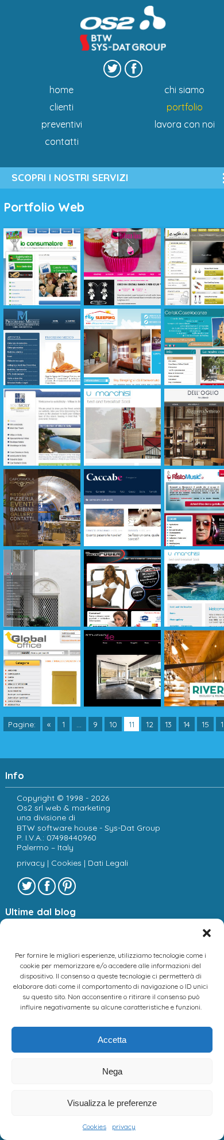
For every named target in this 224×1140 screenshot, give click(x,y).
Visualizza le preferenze (112, 1103)
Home (61, 89)
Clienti (61, 107)
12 (149, 724)
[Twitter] (112, 69)
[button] (207, 933)
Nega (112, 1071)
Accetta (112, 1040)
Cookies (94, 1126)
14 (186, 724)
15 (205, 724)
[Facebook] (133, 69)
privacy (124, 1126)
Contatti (62, 141)
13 (168, 724)
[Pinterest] (67, 886)
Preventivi (61, 124)
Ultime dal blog (40, 912)
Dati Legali (108, 863)
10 (113, 724)
